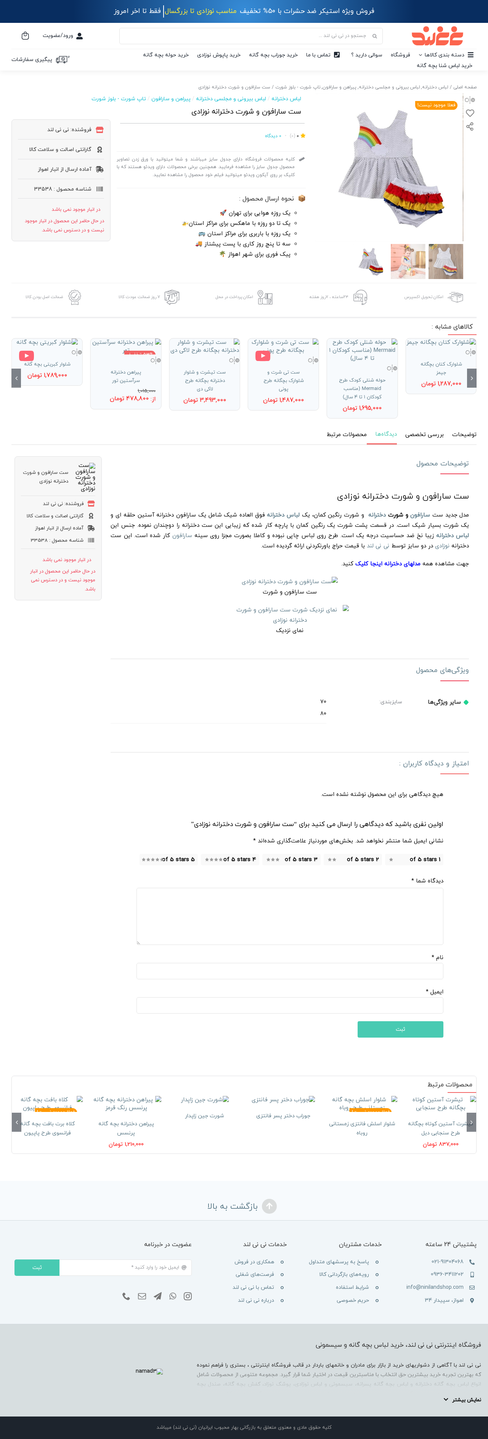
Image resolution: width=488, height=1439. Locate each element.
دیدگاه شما (427, 881)
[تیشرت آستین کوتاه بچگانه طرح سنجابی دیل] (440, 1104)
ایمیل (434, 992)
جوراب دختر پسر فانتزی (283, 1116)
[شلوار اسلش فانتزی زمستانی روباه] (361, 1104)
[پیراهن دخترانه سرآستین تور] (126, 346)
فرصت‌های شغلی (255, 1274)
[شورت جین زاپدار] (204, 1100)
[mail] (142, 1296)
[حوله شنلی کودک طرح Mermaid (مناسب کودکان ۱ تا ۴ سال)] (362, 350)
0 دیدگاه (273, 136)
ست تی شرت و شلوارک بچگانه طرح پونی (283, 381)
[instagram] (188, 1296)
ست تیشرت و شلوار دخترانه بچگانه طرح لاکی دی (205, 381)
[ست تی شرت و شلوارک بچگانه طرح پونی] (283, 346)
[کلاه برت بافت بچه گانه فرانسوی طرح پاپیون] (47, 1104)
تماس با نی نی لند (253, 1287)
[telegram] (158, 1296)
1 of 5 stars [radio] (425, 860)
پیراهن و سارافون (171, 99)
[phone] (126, 1296)
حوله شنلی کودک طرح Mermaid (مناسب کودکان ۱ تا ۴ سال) (362, 389)
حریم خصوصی (353, 1300)
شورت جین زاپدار (204, 1116)
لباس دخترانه (286, 99)
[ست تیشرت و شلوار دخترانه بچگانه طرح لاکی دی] (204, 346)
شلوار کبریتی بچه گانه (47, 364)
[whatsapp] (172, 1296)
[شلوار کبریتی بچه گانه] (47, 342)
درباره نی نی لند (256, 1300)
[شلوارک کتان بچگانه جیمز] (441, 342)
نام (437, 958)
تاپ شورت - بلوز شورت (119, 99)
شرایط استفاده (352, 1287)
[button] (472, 378)
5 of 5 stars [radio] (178, 860)
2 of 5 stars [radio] (363, 860)
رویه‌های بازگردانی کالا (344, 1274)
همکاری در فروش (254, 1262)
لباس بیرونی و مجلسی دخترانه (231, 99)
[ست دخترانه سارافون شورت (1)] (389, 167)
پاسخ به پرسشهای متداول (339, 1262)
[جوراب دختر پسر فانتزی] (283, 1100)
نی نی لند (378, 546)
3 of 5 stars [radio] (301, 860)
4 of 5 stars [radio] (239, 860)
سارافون (420, 515)
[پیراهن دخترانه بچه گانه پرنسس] (125, 1104)
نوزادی (442, 546)
